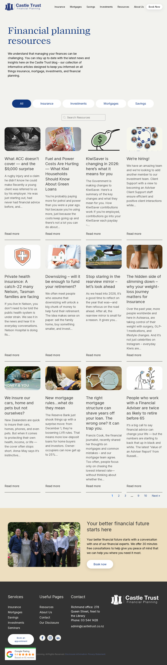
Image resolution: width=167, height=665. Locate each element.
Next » (156, 495)
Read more (12, 233)
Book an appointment (21, 639)
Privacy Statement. (97, 654)
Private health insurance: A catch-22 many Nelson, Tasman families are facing (22, 286)
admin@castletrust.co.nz (87, 626)
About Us (45, 612)
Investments (16, 622)
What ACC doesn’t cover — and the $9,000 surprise (22, 163)
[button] (60, 6)
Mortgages (15, 612)
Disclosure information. (76, 654)
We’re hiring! (138, 158)
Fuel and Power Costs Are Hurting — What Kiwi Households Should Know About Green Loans (62, 173)
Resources (46, 607)
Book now (99, 564)
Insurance (14, 607)
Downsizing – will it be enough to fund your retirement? (62, 281)
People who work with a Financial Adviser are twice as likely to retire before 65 (143, 408)
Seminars (14, 628)
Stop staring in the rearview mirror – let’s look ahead (103, 281)
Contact (44, 617)
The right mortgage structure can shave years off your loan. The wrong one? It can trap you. (102, 413)
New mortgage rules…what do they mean (59, 402)
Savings (13, 617)
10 (145, 495)
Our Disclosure (49, 622)
